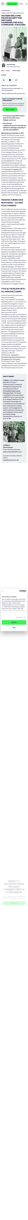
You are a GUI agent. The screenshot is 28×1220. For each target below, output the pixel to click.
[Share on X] (3, 80)
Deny (14, 627)
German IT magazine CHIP (13, 169)
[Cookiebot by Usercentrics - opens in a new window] (19, 591)
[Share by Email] (16, 80)
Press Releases (5, 10)
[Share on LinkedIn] (9, 80)
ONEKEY (6, 380)
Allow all (14, 622)
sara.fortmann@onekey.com (12, 451)
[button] (15, 4)
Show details (19, 617)
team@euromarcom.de (11, 460)
